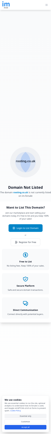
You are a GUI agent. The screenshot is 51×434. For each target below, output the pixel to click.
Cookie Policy (15, 410)
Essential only (25, 416)
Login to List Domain (27, 228)
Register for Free (27, 242)
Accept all (26, 427)
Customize (25, 421)
